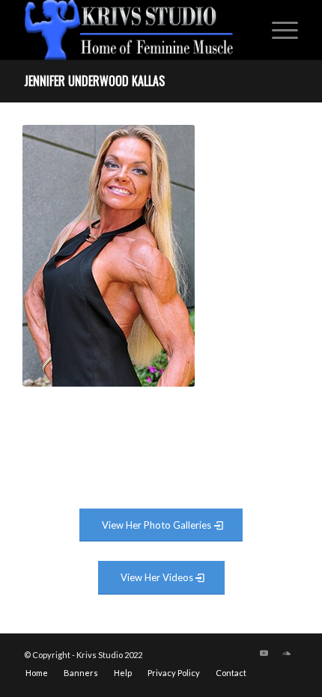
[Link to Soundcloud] (287, 653)
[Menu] (277, 30)
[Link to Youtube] (264, 653)
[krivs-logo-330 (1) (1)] (133, 30)
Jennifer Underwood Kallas (94, 81)
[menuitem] (277, 30)
